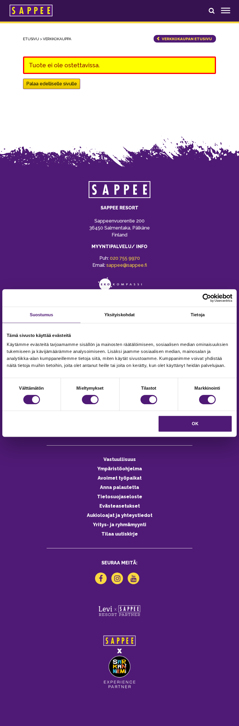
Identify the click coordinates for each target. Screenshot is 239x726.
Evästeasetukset (119, 506)
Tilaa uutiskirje (119, 534)
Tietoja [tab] (198, 314)
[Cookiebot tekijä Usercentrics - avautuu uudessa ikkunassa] (206, 298)
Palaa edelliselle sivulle (51, 83)
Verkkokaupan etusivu (187, 39)
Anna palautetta (119, 487)
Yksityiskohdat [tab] (119, 314)
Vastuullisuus (119, 459)
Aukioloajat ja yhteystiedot (119, 515)
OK (195, 423)
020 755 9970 (125, 258)
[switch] (90, 399)
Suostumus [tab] (41, 314)
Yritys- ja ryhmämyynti (119, 524)
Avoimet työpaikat (120, 478)
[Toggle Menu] (225, 10)
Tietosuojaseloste (119, 496)
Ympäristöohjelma (119, 468)
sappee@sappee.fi (126, 265)
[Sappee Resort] (31, 10)
